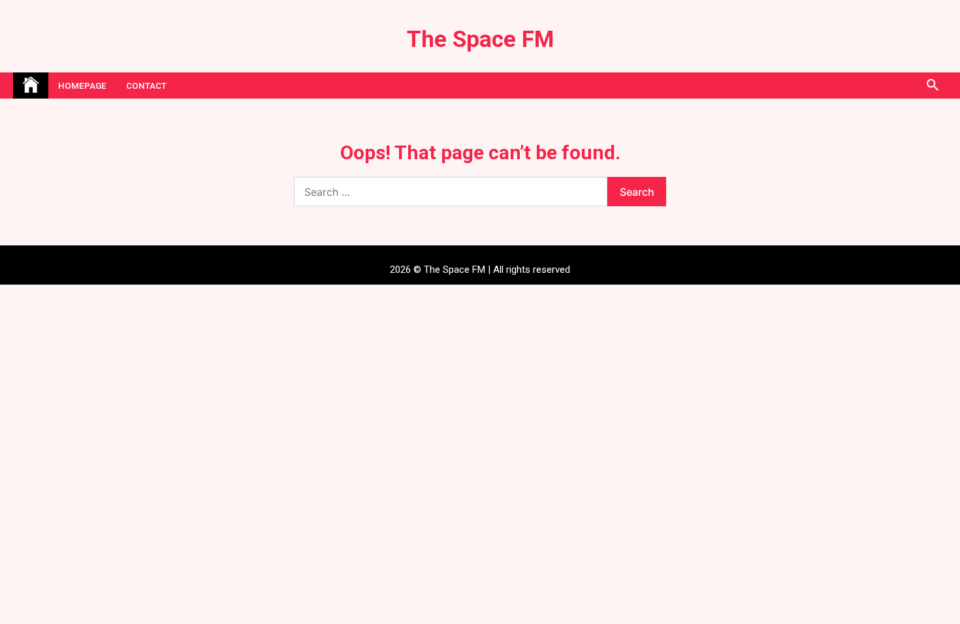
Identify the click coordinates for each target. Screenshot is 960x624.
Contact (146, 85)
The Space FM (480, 39)
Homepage (82, 85)
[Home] (30, 85)
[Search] (932, 85)
